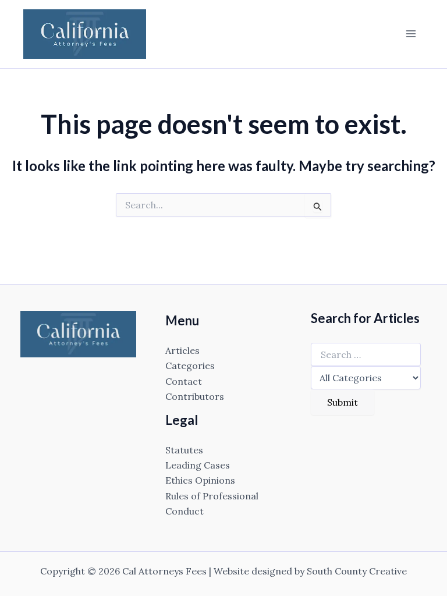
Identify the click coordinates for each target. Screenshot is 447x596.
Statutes (184, 450)
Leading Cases (197, 465)
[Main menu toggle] (411, 34)
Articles (182, 350)
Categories (190, 365)
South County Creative (357, 571)
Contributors (194, 396)
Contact (183, 381)
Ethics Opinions (200, 480)
